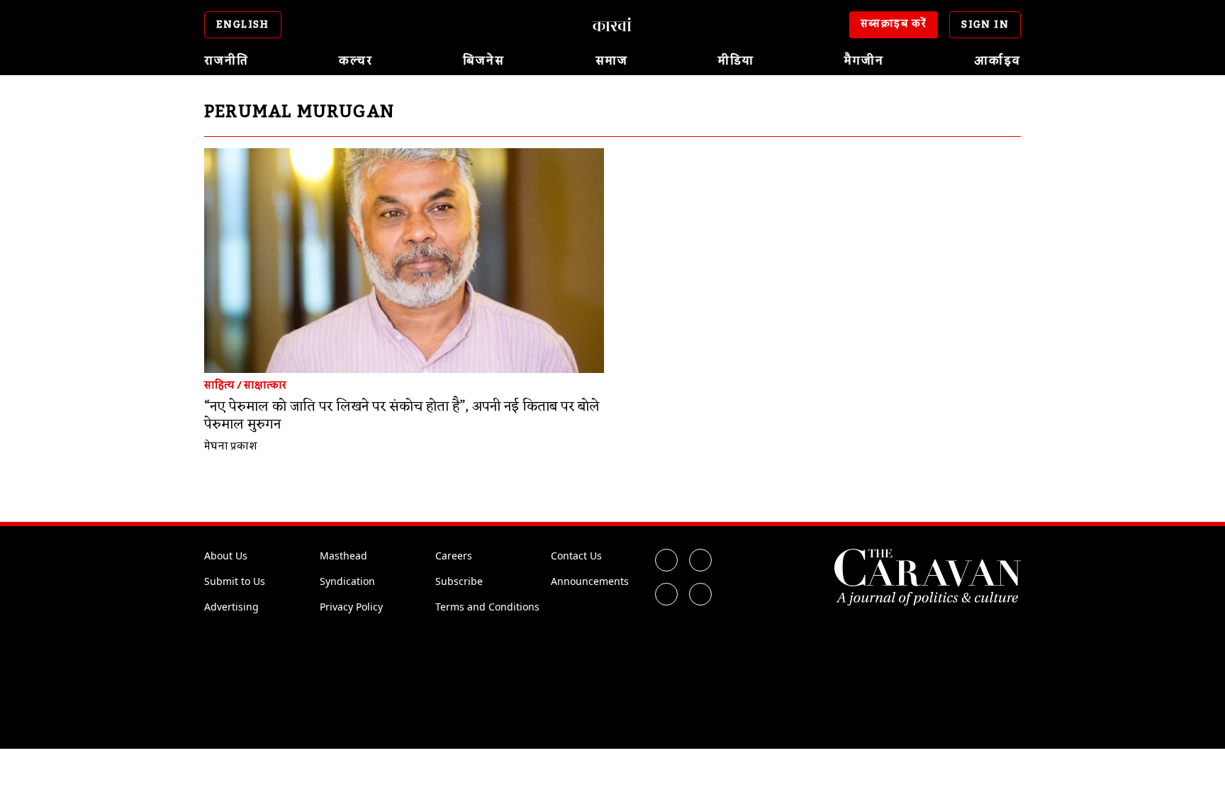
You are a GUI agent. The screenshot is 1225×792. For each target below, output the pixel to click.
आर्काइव (997, 61)
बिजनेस (484, 61)
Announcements (590, 581)
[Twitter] (700, 560)
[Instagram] (666, 594)
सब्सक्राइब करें (894, 24)
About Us (225, 555)
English (242, 25)
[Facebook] (666, 560)
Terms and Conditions (487, 606)
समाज (611, 61)
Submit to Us (234, 581)
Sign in (985, 25)
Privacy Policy (351, 606)
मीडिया (736, 61)
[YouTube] (700, 594)
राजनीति (226, 61)
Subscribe (459, 581)
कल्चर (356, 61)
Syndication (347, 581)
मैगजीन (864, 61)
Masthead (343, 555)
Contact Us (576, 555)
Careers (453, 555)
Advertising (231, 606)
